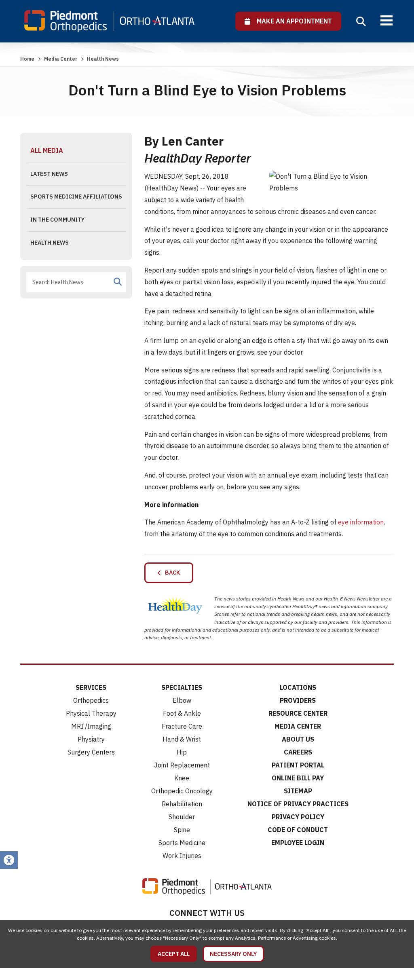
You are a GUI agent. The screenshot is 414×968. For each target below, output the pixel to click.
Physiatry (91, 739)
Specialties (181, 687)
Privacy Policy (298, 817)
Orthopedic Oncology (182, 791)
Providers (298, 700)
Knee (181, 778)
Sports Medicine (181, 843)
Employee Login (297, 843)
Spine (182, 830)
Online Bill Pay (298, 778)
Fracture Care (182, 726)
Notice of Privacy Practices (298, 804)
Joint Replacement (182, 765)
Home (27, 59)
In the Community (57, 219)
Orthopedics (91, 700)
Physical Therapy (91, 713)
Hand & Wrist (182, 739)
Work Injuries (182, 856)
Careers (298, 752)
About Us (298, 739)
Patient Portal (298, 765)
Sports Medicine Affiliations (76, 196)
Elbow (182, 700)
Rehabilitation (182, 804)
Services (91, 687)
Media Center (60, 59)
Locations (298, 687)
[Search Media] (117, 281)
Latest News (49, 174)
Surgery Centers (91, 752)
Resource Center (297, 713)
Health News (49, 242)
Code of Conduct (298, 830)
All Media (46, 150)
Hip (182, 752)
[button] (361, 21)
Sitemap (298, 791)
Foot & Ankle (182, 713)
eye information (361, 522)
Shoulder (182, 817)
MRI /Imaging (91, 726)
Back (170, 572)
